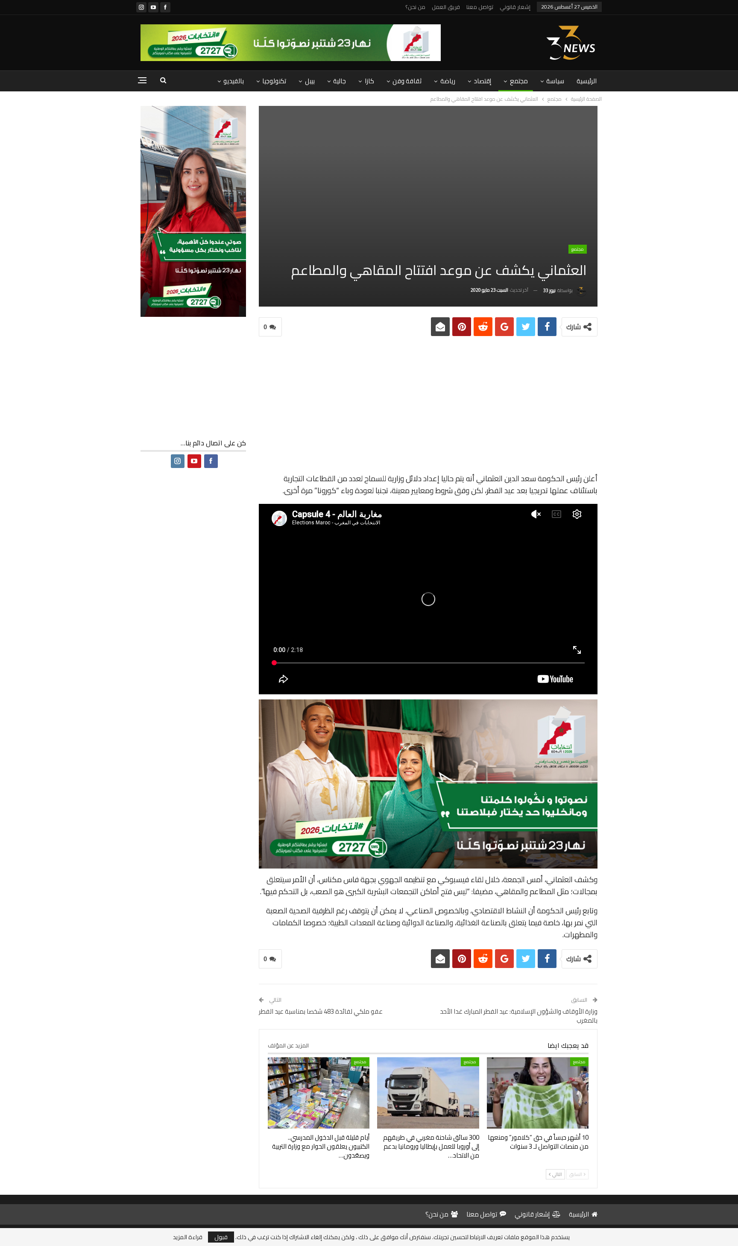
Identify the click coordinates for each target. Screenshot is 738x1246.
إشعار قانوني (515, 7)
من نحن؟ (415, 7)
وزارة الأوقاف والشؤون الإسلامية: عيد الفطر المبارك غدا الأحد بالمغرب (518, 1016)
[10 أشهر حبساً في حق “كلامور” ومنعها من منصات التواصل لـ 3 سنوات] (538, 1093)
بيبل (310, 81)
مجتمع (519, 81)
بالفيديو (233, 81)
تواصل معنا (479, 7)
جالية (339, 81)
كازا (369, 81)
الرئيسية (587, 81)
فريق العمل (446, 7)
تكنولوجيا (274, 81)
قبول (221, 1237)
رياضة (447, 81)
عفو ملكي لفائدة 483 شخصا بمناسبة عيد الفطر (321, 1011)
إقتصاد (482, 81)
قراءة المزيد (187, 1237)
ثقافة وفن (407, 81)
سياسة (555, 81)
